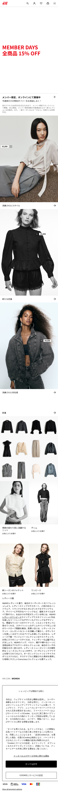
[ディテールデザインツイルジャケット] (7, 427)
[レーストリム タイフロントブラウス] (21, 449)
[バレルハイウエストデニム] (36, 449)
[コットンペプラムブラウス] (51, 427)
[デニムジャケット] (51, 470)
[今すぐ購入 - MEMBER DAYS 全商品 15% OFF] (54, 97)
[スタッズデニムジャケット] (21, 427)
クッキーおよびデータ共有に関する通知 (31, 756)
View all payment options (12, 789)
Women (16, 678)
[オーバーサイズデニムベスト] (7, 470)
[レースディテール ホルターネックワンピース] (7, 449)
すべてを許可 (31, 764)
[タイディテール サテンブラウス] (36, 470)
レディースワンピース (12, 617)
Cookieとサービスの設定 (31, 775)
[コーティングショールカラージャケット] (51, 449)
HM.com (6, 678)
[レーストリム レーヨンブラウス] (36, 427)
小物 (47, 639)
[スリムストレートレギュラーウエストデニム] (21, 470)
